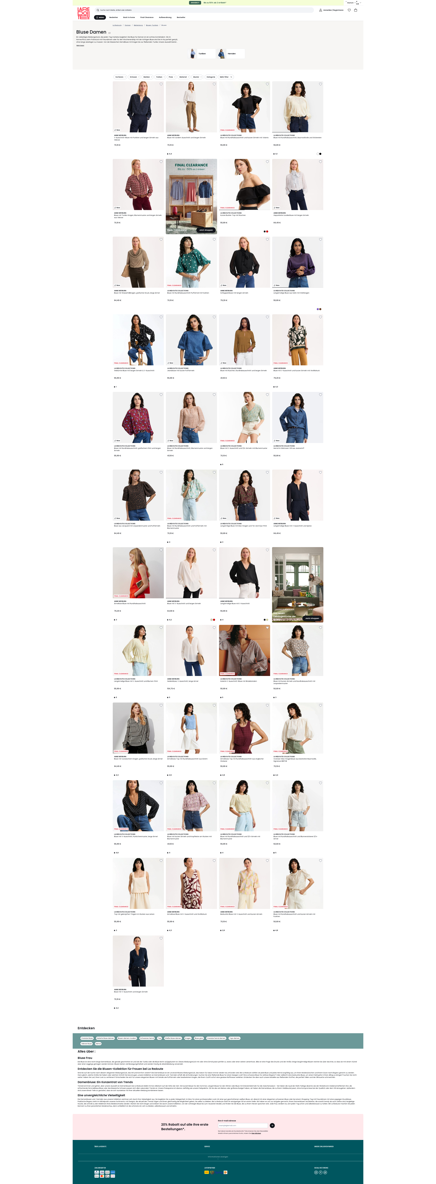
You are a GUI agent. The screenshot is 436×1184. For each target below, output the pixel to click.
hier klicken (256, 1133)
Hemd (98, 1044)
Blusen (164, 25)
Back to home (129, 17)
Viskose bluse (86, 1044)
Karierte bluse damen (105, 1038)
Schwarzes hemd (147, 1038)
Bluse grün (199, 1038)
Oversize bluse (87, 1038)
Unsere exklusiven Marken (323, 1146)
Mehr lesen (80, 45)
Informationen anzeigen (218, 1157)
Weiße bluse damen (173, 1038)
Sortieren (119, 77)
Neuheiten (113, 17)
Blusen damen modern (127, 1038)
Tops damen (234, 1038)
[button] (355, 10)
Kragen (188, 1038)
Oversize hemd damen (216, 1038)
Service (207, 1146)
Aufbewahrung (165, 17)
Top (159, 1038)
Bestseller (181, 17)
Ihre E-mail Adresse (227, 1120)
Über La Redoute (100, 1146)
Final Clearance (147, 17)
